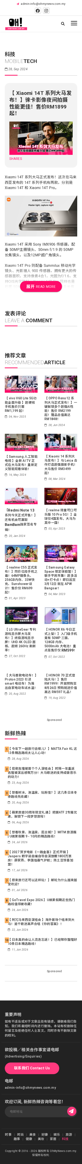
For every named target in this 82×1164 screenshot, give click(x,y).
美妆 (41, 1139)
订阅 (71, 1111)
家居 (53, 1139)
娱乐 (57, 1134)
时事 (8, 1134)
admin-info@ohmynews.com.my (43, 3)
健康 (29, 1139)
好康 (44, 1134)
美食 (32, 1134)
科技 (65, 1139)
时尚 (20, 1134)
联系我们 (32, 1068)
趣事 (17, 1139)
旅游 (69, 1134)
